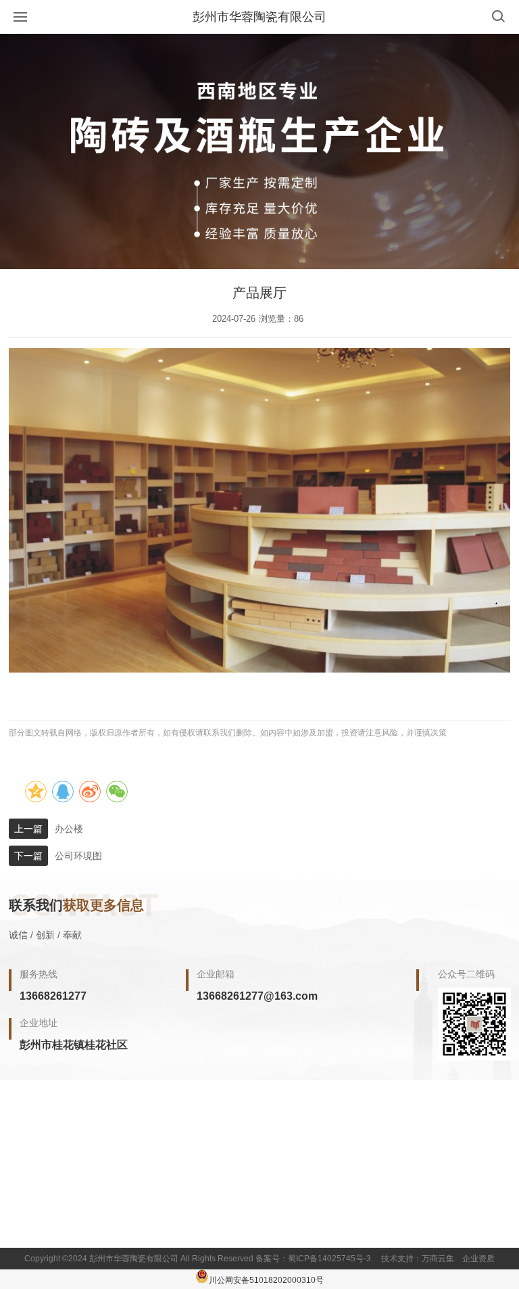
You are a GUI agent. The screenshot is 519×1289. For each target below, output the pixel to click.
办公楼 (69, 828)
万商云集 (438, 1258)
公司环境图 (78, 855)
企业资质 (478, 1258)
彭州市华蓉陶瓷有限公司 (259, 17)
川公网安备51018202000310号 (266, 1280)
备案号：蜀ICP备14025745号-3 (313, 1258)
